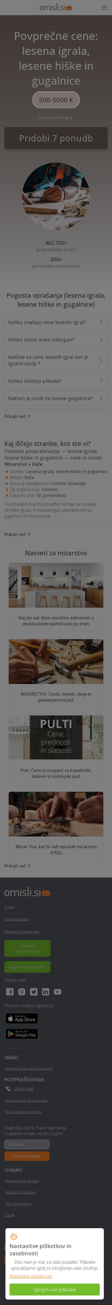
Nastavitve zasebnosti (31, 1276)
